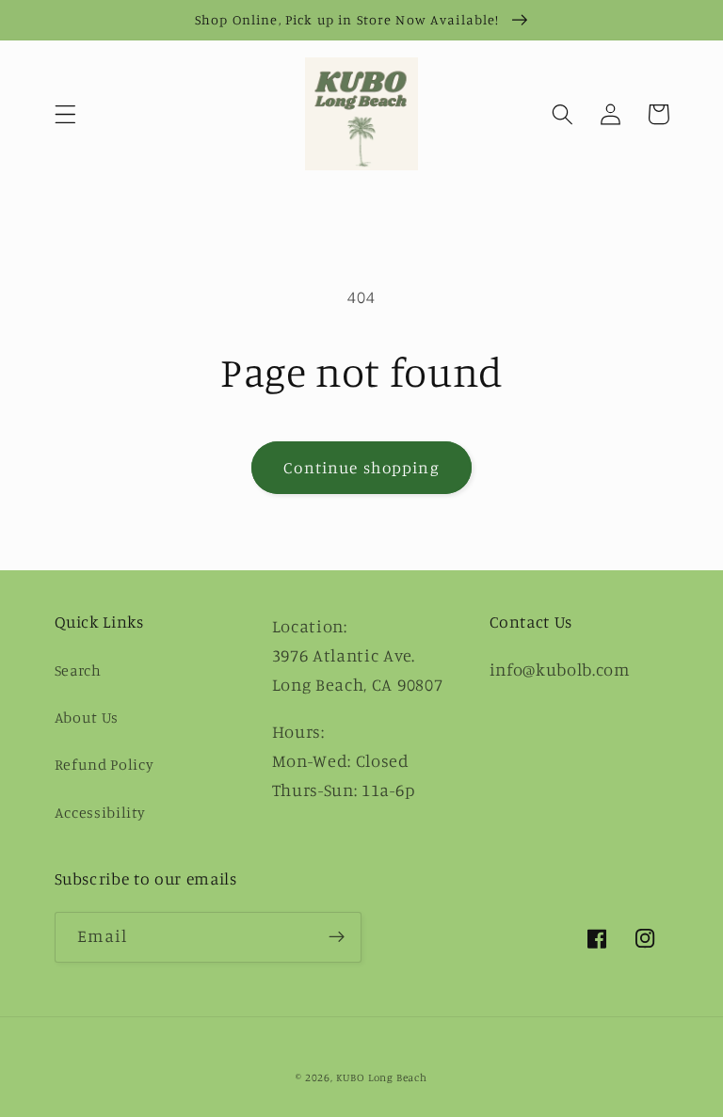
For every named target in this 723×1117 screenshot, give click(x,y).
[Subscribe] (337, 937)
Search (78, 670)
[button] (65, 114)
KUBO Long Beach (381, 1077)
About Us (87, 717)
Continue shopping (361, 467)
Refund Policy (104, 764)
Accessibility (100, 812)
